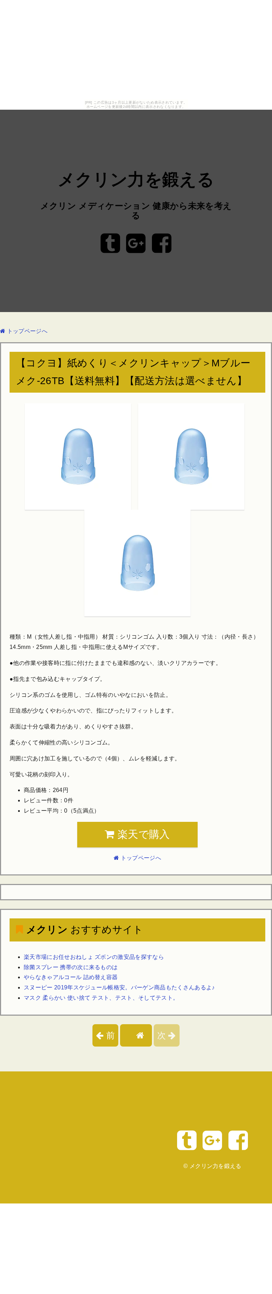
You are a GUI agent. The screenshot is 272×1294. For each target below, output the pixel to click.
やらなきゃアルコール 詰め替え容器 (71, 977)
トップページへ (26, 331)
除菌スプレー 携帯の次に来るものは (71, 967)
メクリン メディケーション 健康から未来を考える (136, 210)
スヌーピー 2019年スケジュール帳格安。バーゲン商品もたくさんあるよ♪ (119, 987)
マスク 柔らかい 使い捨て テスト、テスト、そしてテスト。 (101, 998)
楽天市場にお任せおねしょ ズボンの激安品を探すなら (94, 957)
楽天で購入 (142, 834)
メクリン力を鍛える (136, 179)
